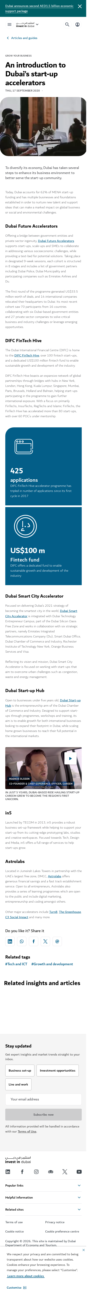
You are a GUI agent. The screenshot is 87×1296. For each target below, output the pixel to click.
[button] (16, 1287)
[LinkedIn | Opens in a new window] (7, 1171)
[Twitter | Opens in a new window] (64, 1171)
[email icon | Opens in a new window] (57, 941)
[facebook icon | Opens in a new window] (33, 941)
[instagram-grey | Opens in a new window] (36, 1171)
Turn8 (53, 912)
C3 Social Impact (16, 917)
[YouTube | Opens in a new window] (79, 1171)
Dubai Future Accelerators (56, 241)
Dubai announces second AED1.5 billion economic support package (39, 8)
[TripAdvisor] (50, 1171)
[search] (67, 24)
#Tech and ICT (16, 964)
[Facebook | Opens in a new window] (22, 1171)
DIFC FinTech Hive (26, 355)
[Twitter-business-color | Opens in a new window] (45, 941)
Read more (43, 995)
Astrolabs (54, 876)
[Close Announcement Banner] (80, 5)
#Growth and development (52, 964)
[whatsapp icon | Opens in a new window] (21, 941)
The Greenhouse (70, 912)
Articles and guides (24, 37)
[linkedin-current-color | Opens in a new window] (10, 941)
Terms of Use (27, 1131)
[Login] (77, 24)
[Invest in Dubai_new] (18, 1160)
